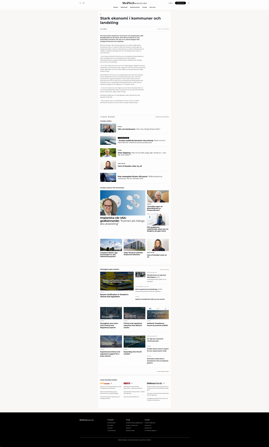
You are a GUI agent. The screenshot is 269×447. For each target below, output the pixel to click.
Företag (144, 7)
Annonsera (110, 428)
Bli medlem (110, 425)
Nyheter (115, 7)
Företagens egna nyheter (109, 269)
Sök (84, 3)
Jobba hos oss (148, 428)
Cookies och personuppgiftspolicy (134, 422)
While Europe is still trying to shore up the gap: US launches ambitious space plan (157, 388)
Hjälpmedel (124, 7)
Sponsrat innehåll (130, 430)
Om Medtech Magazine (150, 430)
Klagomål (128, 428)
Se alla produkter (111, 430)
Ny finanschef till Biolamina (131, 396)
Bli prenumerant (111, 422)
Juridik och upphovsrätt (132, 425)
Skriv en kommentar (163, 117)
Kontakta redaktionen (150, 422)
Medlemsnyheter (135, 7)
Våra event (152, 7)
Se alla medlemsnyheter (163, 371)
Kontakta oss (148, 425)
